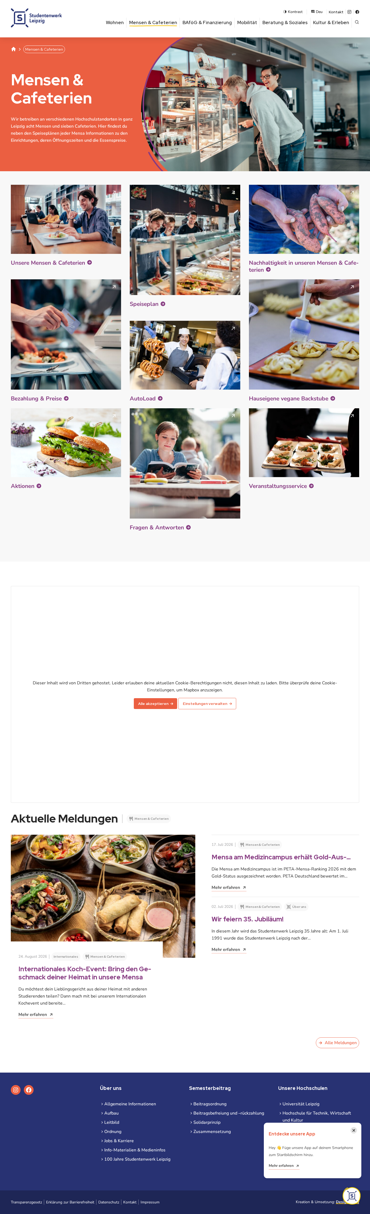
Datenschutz (108, 1202)
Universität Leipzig (301, 1104)
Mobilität (247, 22)
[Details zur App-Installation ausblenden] (351, 1195)
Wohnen (115, 22)
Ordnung (112, 1132)
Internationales (66, 956)
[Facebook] (357, 11)
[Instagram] (349, 11)
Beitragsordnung (209, 1104)
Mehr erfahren (281, 1165)
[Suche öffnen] (357, 23)
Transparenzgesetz (26, 1202)
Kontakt (336, 11)
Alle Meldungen (341, 1043)
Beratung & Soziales (285, 22)
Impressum (150, 1202)
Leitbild (111, 1122)
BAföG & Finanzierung (207, 22)
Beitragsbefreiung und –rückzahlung (228, 1113)
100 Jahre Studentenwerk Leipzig (137, 1159)
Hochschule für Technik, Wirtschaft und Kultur (317, 1116)
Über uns (299, 907)
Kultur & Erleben (331, 22)
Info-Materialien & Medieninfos (134, 1150)
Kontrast (295, 11)
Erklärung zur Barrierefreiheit (70, 1202)
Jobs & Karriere (119, 1141)
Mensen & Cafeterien (153, 22)
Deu (319, 11)
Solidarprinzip (206, 1122)
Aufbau (111, 1113)
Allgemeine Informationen (130, 1104)
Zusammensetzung (212, 1132)
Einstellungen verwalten (205, 703)
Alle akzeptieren (153, 703)
